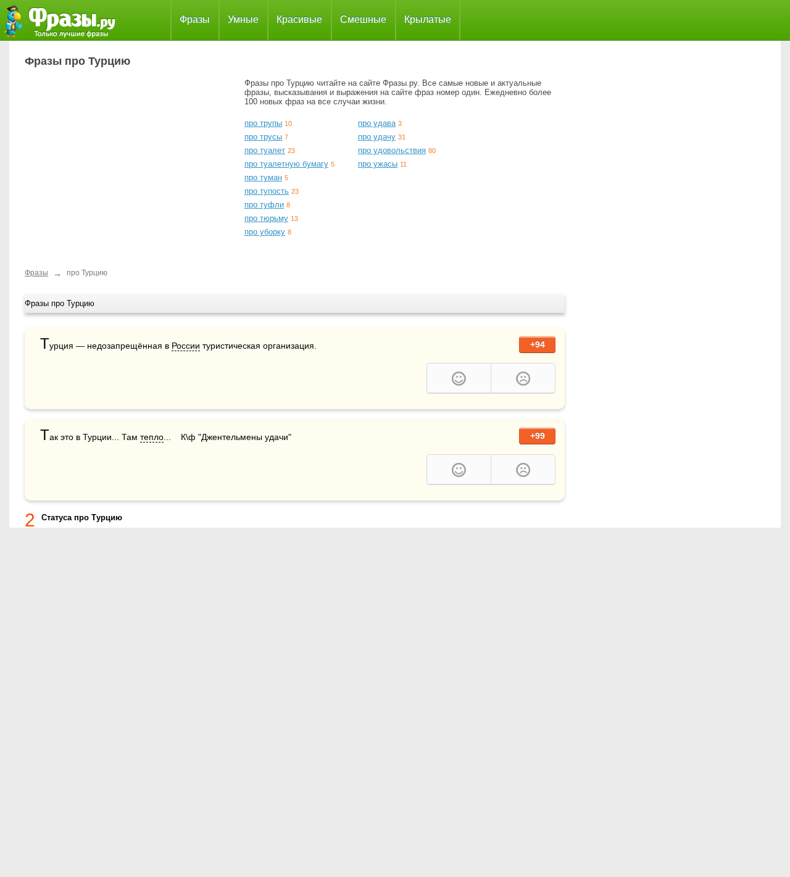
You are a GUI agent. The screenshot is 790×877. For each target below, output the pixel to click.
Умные (243, 19)
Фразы (195, 19)
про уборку (264, 231)
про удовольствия (392, 150)
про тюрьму (266, 218)
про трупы (263, 123)
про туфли (264, 204)
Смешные (363, 19)
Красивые (299, 19)
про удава (377, 123)
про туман (263, 177)
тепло (152, 437)
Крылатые (427, 19)
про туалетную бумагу (286, 163)
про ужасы (377, 163)
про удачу (377, 136)
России (186, 346)
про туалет (264, 150)
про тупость (266, 191)
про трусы (263, 136)
